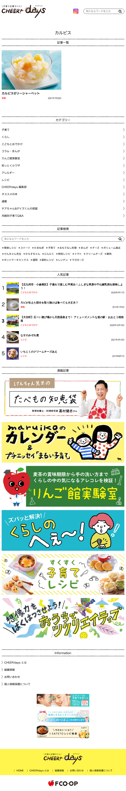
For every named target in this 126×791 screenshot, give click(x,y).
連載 (4, 98)
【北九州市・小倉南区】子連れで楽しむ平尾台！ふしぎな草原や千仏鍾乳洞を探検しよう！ (72, 286)
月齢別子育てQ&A (12, 215)
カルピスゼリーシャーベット (21, 93)
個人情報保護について (17, 684)
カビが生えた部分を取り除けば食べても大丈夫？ (49, 302)
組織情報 (9, 669)
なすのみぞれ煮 (30, 335)
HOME (19, 770)
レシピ (24, 340)
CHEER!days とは (15, 662)
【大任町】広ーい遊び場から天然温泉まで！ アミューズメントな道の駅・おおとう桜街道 (72, 319)
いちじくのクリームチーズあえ (39, 351)
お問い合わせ (12, 677)
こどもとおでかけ (29, 292)
